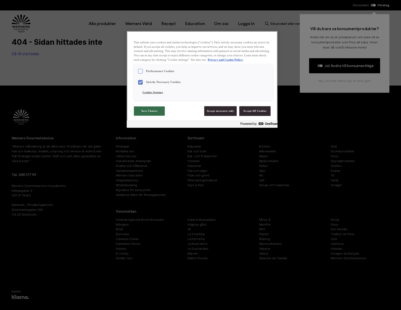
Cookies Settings (152, 92)
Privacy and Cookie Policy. (225, 59)
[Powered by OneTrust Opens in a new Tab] (257, 125)
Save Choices (149, 110)
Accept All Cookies (254, 110)
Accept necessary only (220, 110)
